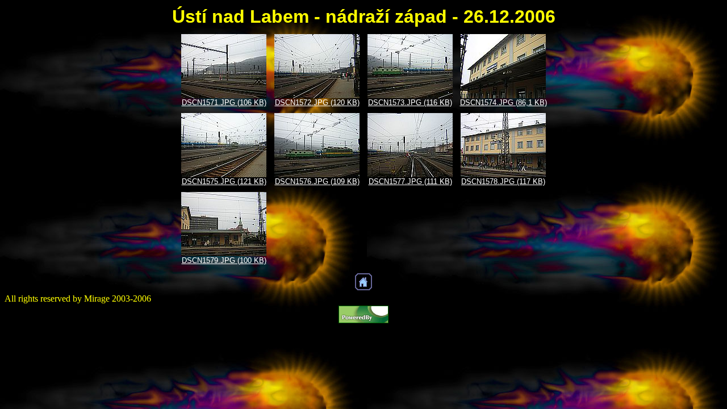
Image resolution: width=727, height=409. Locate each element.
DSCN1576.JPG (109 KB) (317, 181)
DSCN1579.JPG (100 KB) (224, 260)
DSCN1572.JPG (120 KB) (317, 102)
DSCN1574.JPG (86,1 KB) (503, 102)
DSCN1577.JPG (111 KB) (410, 181)
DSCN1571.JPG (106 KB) (224, 102)
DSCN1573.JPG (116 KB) (410, 102)
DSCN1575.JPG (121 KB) (224, 181)
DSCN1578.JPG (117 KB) (503, 181)
